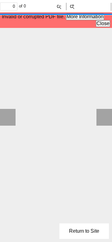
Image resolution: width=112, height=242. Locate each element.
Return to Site (84, 231)
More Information (85, 16)
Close (103, 23)
